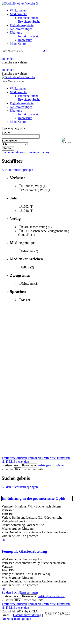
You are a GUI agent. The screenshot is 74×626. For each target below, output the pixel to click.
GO (44, 51)
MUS (25, 267)
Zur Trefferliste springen (17, 169)
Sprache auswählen (14, 62)
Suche (6, 132)
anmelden (8, 58)
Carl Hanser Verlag (34, 227)
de (23, 300)
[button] (67, 141)
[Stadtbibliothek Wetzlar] (18, 3)
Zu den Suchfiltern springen (20, 487)
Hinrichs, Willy (32, 186)
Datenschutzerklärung (27, 615)
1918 (25, 210)
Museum (28, 251)
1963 (25, 206)
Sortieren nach (11, 465)
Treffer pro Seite (32, 469)
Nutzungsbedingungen (16, 618)
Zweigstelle (9, 140)
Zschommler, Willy (34, 190)
